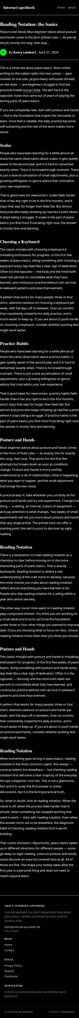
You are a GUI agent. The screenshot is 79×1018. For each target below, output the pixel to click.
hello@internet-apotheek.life (22, 927)
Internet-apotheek (19, 7)
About (72, 7)
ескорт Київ (31, 90)
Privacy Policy (13, 965)
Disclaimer (11, 976)
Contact (9, 950)
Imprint (9, 971)
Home (61, 7)
